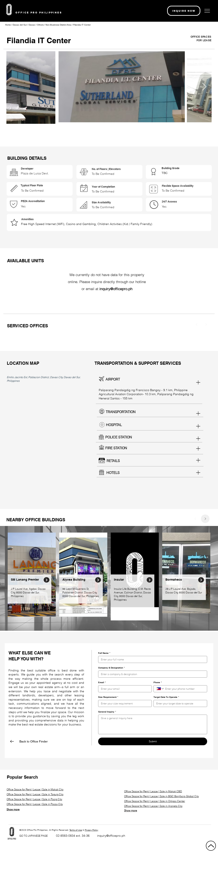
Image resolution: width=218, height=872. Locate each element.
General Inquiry (107, 711)
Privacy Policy (91, 830)
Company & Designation (111, 667)
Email (102, 682)
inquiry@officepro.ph (111, 836)
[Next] (206, 324)
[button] (183, 11)
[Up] (211, 846)
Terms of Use (75, 830)
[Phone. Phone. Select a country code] (160, 688)
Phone (157, 682)
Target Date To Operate (166, 697)
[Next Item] (204, 87)
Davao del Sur (20, 25)
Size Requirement (108, 697)
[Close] (46, 580)
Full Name (104, 653)
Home (8, 25)
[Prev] (196, 324)
